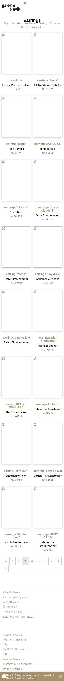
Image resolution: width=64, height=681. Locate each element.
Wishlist (36, 27)
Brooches (55, 23)
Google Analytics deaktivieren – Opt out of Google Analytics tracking (30, 676)
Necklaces (30, 23)
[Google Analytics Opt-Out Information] (4, 676)
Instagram (9, 664)
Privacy (18, 668)
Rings (6, 23)
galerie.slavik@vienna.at (18, 616)
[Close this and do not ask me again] (60, 676)
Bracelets (17, 23)
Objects (25, 27)
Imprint (8, 668)
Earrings (43, 23)
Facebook (25, 664)
